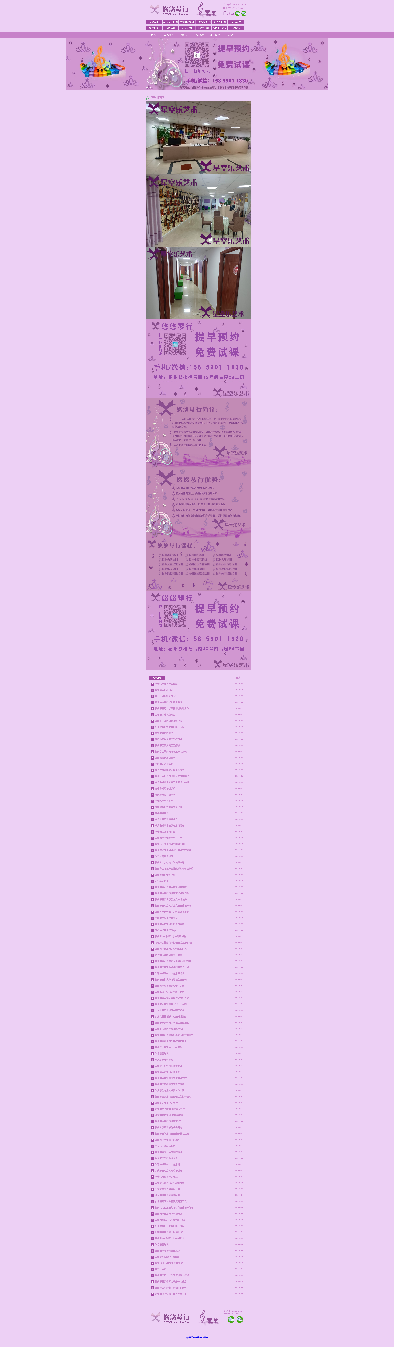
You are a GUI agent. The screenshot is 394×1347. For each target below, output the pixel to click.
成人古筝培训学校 (164, 1059)
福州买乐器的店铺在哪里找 (168, 721)
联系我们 (230, 35)
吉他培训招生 (162, 881)
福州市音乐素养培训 (165, 875)
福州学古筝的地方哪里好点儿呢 (171, 751)
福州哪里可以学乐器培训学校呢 (171, 887)
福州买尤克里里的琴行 (166, 1103)
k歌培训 (154, 22)
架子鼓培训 (220, 22)
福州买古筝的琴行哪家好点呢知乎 (172, 893)
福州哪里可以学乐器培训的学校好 (172, 1275)
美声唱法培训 (203, 22)
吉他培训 (170, 27)
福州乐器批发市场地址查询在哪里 (172, 776)
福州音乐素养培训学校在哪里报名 (172, 1022)
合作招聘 (215, 35)
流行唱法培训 (170, 22)
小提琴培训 (203, 27)
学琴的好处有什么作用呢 (167, 1164)
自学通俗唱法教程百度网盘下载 (171, 1201)
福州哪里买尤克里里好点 (167, 745)
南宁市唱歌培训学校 (165, 788)
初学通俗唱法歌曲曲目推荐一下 (171, 1294)
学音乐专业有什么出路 (166, 684)
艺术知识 (157, 677)
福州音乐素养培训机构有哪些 (169, 1183)
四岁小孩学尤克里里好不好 (168, 739)
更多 (238, 677)
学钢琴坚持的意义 (164, 733)
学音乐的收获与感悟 (165, 1146)
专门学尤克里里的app (166, 930)
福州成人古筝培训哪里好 (167, 1072)
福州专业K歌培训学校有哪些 (169, 1238)
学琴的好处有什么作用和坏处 (169, 973)
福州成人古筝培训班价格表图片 (171, 924)
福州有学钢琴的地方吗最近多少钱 (172, 912)
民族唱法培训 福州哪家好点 (169, 1232)
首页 (153, 35)
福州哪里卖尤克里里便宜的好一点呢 (173, 1096)
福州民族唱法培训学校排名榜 (169, 992)
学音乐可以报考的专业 (166, 696)
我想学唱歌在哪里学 (165, 794)
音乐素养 (236, 22)
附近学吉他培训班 (164, 856)
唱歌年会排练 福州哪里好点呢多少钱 (173, 942)
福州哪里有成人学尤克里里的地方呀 (173, 905)
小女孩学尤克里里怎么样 (167, 1189)
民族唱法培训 (186, 22)
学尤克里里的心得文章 (166, 1158)
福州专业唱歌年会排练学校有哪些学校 (174, 868)
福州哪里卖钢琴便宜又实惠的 (169, 1084)
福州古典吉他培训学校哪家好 (169, 862)
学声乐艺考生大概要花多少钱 (169, 1090)
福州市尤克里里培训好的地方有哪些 (173, 850)
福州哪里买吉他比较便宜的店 (169, 985)
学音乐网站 (160, 1269)
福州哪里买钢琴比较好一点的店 (171, 1281)
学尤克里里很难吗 (164, 801)
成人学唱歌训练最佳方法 (167, 819)
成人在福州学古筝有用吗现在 (169, 825)
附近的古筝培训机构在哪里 (168, 955)
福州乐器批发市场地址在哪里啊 (171, 979)
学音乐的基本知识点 (165, 831)
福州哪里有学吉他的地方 (167, 1140)
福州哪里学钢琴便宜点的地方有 (171, 1078)
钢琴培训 (154, 27)
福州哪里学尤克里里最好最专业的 (172, 1133)
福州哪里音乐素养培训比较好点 (171, 949)
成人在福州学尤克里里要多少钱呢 (172, 782)
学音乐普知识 (162, 1053)
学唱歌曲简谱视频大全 (166, 918)
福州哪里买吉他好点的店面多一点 (172, 967)
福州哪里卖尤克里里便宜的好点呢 (172, 998)
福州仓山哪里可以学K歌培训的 (170, 844)
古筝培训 (187, 27)
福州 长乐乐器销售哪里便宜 (169, 1263)
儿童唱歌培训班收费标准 (167, 1195)
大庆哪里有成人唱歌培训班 (168, 1170)
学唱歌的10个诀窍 (164, 764)
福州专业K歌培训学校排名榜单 (170, 1287)
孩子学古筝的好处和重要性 (168, 702)
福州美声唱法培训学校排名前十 (171, 1041)
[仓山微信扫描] (240, 1319)
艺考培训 (236, 27)
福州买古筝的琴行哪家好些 (168, 1121)
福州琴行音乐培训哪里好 (197, 1337)
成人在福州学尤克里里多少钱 (169, 770)
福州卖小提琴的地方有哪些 (168, 1047)
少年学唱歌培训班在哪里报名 (169, 1010)
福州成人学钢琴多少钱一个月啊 (171, 1004)
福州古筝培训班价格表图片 (168, 1127)
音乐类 (184, 35)
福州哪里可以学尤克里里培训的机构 (173, 961)
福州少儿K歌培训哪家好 (167, 1257)
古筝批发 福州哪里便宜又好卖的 (171, 1109)
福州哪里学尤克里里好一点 (168, 838)
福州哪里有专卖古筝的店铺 (168, 1152)
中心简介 (169, 35)
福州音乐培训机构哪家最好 (168, 1066)
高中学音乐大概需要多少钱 (168, 807)
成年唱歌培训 (162, 813)
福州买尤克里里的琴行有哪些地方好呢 (174, 1207)
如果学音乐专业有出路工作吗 (169, 727)
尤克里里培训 (219, 27)
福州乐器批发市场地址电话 (168, 1213)
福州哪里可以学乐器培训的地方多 (172, 708)
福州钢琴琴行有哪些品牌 (167, 1250)
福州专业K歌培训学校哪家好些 (170, 936)
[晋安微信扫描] (231, 1319)
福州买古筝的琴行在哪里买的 (169, 1029)
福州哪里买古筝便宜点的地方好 (171, 899)
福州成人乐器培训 (164, 690)
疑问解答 (199, 35)
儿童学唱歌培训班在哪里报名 (169, 1115)
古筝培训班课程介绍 (165, 714)
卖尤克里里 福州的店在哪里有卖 (171, 1016)
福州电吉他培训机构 (165, 757)
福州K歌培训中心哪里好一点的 (170, 1220)
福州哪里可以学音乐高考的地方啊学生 (174, 1035)
